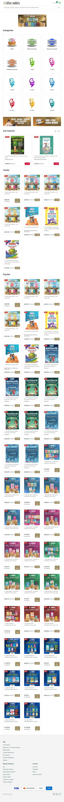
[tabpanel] (32, 21)
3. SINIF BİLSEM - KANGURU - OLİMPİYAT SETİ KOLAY (11, 592)
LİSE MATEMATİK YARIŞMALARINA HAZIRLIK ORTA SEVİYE (31, 720)
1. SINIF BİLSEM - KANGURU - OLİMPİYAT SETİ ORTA (51, 495)
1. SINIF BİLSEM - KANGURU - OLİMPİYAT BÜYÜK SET (51, 462)
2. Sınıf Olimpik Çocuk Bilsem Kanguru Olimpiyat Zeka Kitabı (51, 228)
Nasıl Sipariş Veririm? (9, 771)
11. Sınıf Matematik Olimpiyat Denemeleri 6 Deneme (31, 465)
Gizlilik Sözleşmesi (8, 757)
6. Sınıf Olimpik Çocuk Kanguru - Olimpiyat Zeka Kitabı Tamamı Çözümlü (17, 156)
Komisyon (46, 230)
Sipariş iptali (6, 774)
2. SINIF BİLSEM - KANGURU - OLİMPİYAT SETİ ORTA (31, 560)
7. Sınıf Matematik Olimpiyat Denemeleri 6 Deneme (11, 432)
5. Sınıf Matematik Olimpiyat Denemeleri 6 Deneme (31, 398)
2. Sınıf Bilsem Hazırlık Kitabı (31, 227)
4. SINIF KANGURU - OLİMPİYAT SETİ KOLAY (30, 624)
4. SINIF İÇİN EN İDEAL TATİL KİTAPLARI (11, 225)
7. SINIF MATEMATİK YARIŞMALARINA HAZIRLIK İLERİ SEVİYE (31, 688)
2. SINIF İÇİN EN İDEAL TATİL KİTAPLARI (31, 193)
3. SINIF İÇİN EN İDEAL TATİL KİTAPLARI (51, 193)
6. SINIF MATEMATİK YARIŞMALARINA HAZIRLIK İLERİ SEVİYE (50, 656)
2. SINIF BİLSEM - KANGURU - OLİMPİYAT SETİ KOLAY (11, 560)
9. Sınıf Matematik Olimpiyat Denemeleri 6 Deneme (51, 432)
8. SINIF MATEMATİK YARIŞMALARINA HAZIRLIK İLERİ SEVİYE (50, 688)
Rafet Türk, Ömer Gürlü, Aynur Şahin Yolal (11, 369)
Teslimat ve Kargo (8, 779)
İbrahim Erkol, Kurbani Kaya (11, 159)
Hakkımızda (6, 750)
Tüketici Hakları (7, 782)
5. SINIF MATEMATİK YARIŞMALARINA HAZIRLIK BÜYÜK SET (11, 656)
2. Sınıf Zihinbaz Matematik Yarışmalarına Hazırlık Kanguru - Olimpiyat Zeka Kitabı (11, 261)
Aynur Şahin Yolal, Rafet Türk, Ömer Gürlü (30, 231)
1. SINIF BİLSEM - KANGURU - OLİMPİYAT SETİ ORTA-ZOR (11, 527)
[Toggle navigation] (59, 3)
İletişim (5, 760)
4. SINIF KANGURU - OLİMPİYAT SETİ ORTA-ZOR (51, 624)
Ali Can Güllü (7, 263)
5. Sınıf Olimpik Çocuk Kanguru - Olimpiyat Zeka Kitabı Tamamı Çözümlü (46, 156)
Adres (34, 771)
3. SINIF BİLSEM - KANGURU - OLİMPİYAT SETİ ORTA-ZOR (51, 592)
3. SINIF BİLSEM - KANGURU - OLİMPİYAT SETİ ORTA (31, 592)
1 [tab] (32, 24)
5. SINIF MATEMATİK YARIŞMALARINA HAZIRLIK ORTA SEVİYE (31, 656)
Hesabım (35, 766)
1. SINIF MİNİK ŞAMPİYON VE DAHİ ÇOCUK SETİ (11, 495)
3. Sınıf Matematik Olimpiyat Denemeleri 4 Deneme (51, 365)
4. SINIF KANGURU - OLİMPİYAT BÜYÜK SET (10, 624)
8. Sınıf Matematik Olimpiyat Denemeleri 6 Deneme (31, 432)
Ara (4, 766)
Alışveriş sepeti (37, 774)
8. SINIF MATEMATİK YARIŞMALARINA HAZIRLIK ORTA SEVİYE (11, 720)
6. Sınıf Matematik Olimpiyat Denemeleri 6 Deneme (51, 398)
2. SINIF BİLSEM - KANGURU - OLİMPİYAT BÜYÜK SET (31, 527)
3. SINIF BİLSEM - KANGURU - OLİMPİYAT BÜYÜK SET (51, 560)
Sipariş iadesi (7, 777)
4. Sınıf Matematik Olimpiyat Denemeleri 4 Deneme (11, 398)
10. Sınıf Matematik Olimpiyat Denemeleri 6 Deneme (11, 465)
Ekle (28, 163)
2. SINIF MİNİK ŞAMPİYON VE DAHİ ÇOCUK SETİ (51, 527)
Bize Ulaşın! (6, 755)
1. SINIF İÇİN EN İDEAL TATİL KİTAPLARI (11, 193)
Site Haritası (6, 745)
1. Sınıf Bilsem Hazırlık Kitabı (11, 364)
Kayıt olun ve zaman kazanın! (11, 747)
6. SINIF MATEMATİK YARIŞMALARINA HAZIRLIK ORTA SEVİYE (11, 688)
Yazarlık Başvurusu (8, 752)
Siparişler (35, 769)
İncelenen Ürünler (8, 769)
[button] (56, 2)
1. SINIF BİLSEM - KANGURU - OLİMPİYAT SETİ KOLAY (31, 495)
